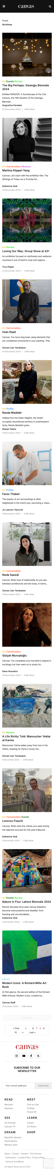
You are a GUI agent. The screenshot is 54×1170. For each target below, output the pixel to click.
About (7, 1153)
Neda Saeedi (10, 574)
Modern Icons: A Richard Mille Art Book (24, 984)
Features (8, 1108)
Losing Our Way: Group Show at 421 (25, 251)
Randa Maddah (12, 412)
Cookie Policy (24, 1157)
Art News (31, 1126)
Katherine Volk (9, 186)
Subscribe (43, 1085)
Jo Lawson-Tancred (12, 509)
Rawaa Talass (9, 429)
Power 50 (31, 1112)
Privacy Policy (38, 1157)
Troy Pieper (8, 266)
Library (30, 1122)
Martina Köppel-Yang (16, 170)
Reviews (8, 1104)
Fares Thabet (11, 494)
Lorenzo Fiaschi (12, 820)
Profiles (31, 1108)
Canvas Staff (8, 1002)
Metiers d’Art (10, 1144)
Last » (32, 1032)
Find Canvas (35, 1153)
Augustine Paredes (12, 105)
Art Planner (10, 1122)
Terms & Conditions (15, 1161)
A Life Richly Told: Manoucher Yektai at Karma (26, 738)
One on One (33, 1104)
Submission (11, 1157)
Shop (31, 1132)
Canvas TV (9, 1126)
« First (16, 1028)
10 (16, 1032)
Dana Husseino (10, 671)
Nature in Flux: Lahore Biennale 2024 (26, 901)
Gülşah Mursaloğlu (14, 655)
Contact (15, 1153)
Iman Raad (9, 332)
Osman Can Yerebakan (14, 347)
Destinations (10, 1141)
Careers (24, 1153)
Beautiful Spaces (12, 1137)
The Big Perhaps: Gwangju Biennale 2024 (25, 87)
